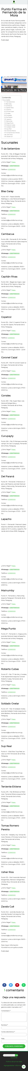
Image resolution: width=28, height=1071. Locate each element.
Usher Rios (9, 134)
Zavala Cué (9, 136)
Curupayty (9, 115)
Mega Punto (9, 123)
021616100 (11, 338)
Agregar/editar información (14, 1065)
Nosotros (14, 1058)
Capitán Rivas (10, 107)
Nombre (4, 1025)
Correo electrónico (8, 1032)
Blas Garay (9, 104)
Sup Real (8, 129)
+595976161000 (14, 166)
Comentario (5, 1011)
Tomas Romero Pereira (13, 132)
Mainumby (9, 121)
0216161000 (12, 169)
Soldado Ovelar (10, 127)
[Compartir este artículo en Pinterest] (17, 985)
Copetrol (8, 109)
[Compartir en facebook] (4, 985)
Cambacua (9, 105)
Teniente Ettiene (11, 130)
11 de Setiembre (10, 102)
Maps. (14, 162)
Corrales (8, 113)
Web (2, 1038)
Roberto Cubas (10, 125)
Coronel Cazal (10, 111)
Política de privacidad (14, 1061)
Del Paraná (9, 117)
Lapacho (8, 119)
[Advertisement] (14, 57)
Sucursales (6, 100)
